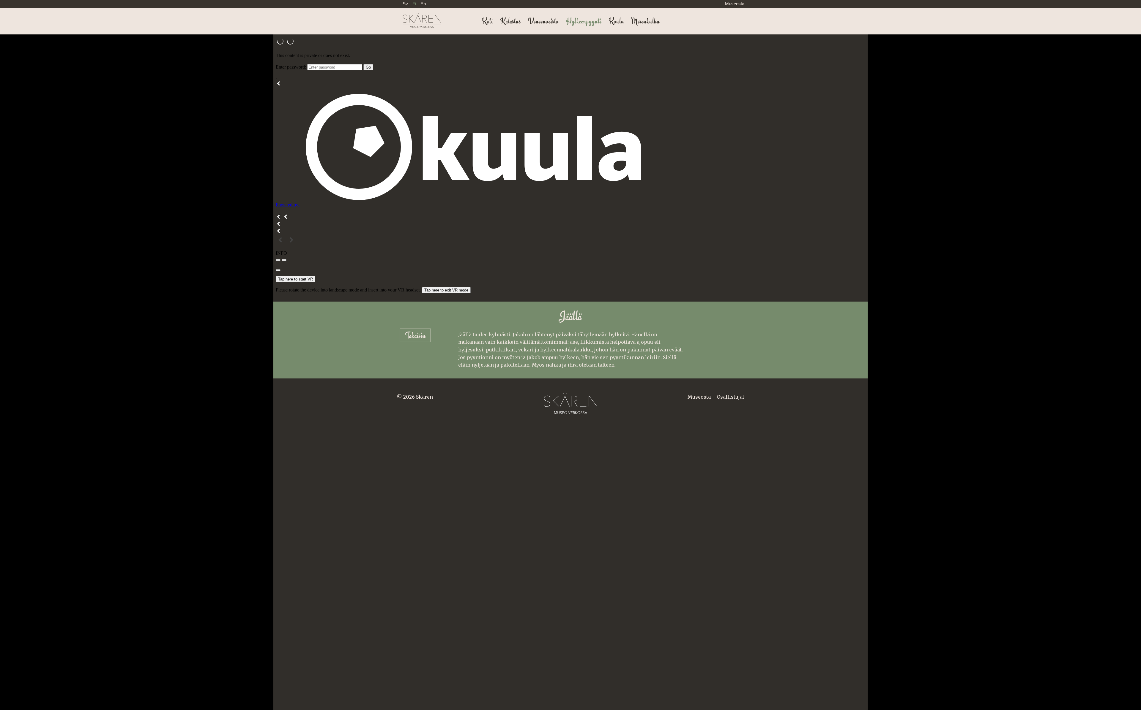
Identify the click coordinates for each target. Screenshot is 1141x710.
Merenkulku (645, 21)
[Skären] (419, 18)
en (423, 3)
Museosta (734, 3)
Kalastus (510, 21)
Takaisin (415, 335)
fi (414, 3)
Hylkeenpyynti (583, 21)
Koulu (616, 21)
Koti (487, 21)
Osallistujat (730, 397)
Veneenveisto (543, 21)
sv (405, 3)
